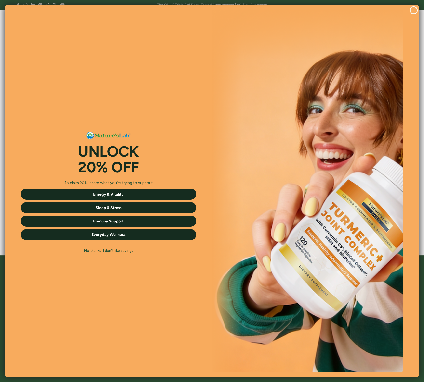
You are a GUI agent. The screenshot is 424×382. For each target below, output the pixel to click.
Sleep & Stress (108, 207)
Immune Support (108, 221)
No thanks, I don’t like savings (108, 251)
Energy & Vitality (108, 194)
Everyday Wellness (108, 234)
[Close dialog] (413, 10)
